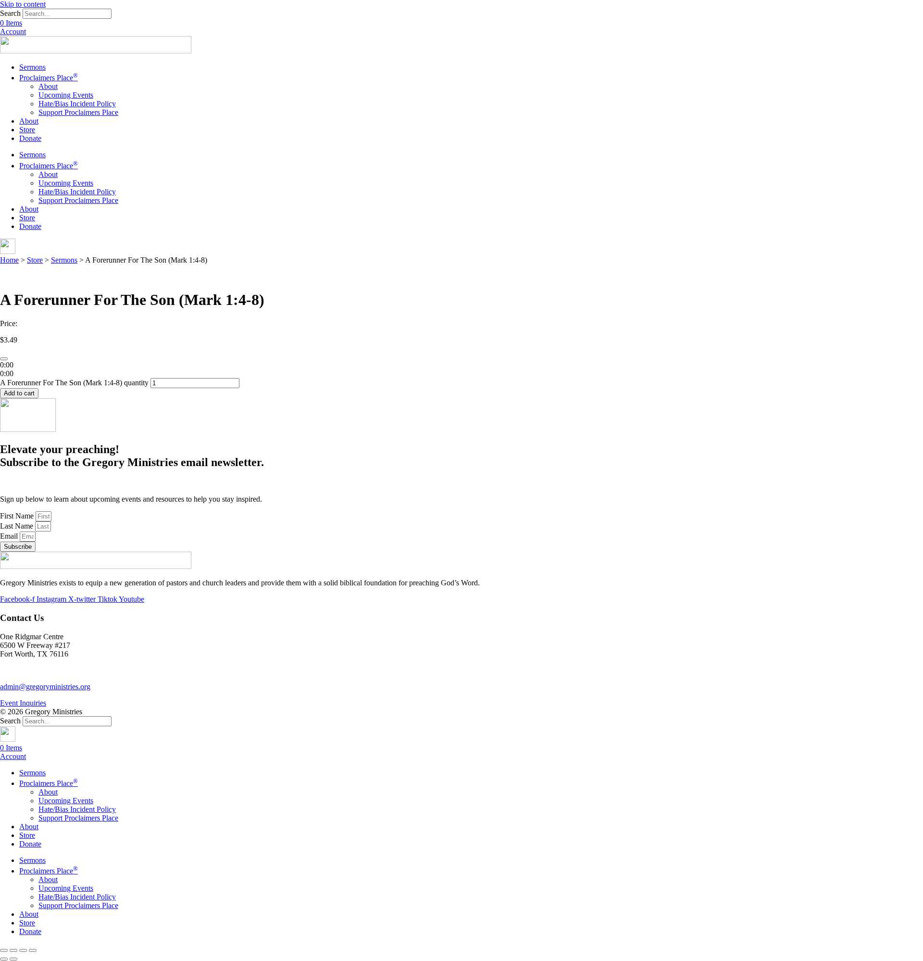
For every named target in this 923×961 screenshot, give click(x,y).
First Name (18, 516)
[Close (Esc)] (4, 950)
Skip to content (23, 4)
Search (10, 13)
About (48, 86)
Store (27, 130)
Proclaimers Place (48, 78)
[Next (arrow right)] (13, 959)
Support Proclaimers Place (78, 112)
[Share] (13, 950)
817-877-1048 (21, 670)
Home (9, 260)
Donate (30, 138)
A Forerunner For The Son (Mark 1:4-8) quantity (74, 383)
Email (10, 536)
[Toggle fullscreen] (23, 950)
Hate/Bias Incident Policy (77, 104)
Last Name (17, 526)
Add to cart (19, 393)
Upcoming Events (65, 95)
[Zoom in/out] (33, 950)
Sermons (32, 67)
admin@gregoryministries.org (45, 687)
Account (13, 31)
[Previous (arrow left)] (4, 959)
